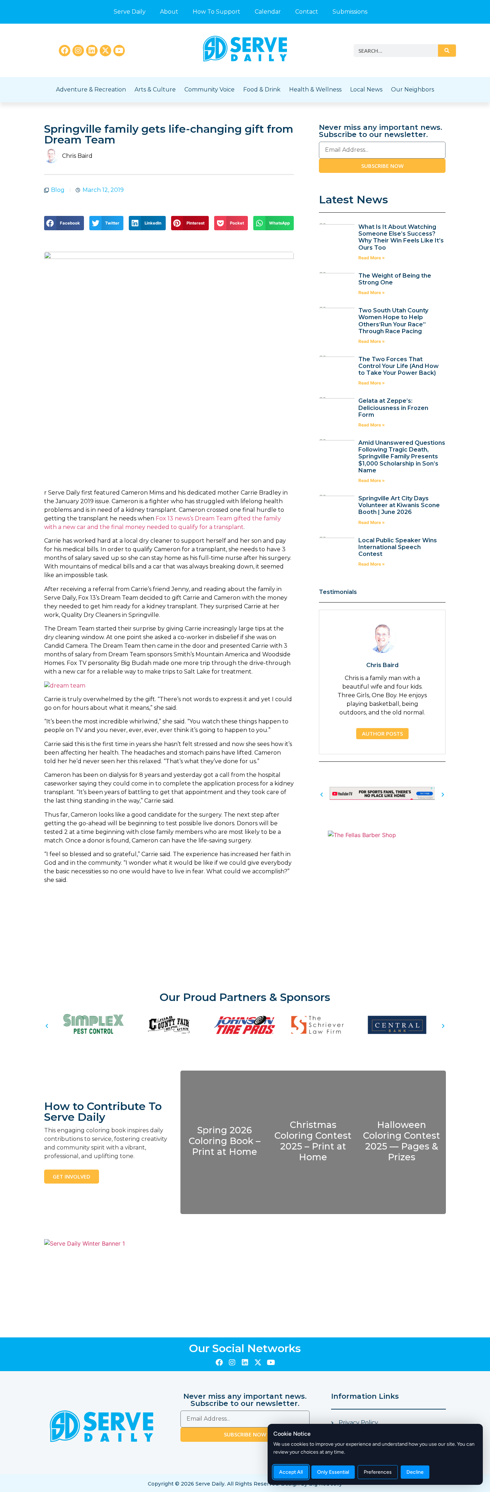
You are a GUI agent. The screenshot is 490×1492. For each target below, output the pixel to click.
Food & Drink (262, 89)
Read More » (371, 257)
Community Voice (209, 89)
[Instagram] (78, 50)
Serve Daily (130, 11)
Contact (306, 11)
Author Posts (382, 733)
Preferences (378, 1472)
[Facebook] (64, 50)
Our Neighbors (412, 89)
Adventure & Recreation (91, 89)
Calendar (268, 11)
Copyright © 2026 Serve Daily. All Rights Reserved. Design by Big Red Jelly (245, 1484)
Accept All (291, 1472)
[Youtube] (119, 50)
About (169, 11)
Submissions (350, 11)
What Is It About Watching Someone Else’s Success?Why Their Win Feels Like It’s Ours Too (401, 237)
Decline (415, 1472)
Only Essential (333, 1472)
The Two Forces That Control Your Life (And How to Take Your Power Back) (398, 366)
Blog (58, 189)
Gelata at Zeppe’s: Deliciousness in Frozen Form (393, 407)
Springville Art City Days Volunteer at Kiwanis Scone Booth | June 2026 (399, 505)
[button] (64, 223)
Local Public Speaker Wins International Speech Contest (397, 547)
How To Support (216, 11)
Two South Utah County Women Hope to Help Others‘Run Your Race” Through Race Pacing (393, 321)
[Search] (447, 50)
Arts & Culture (155, 89)
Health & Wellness (315, 89)
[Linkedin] (92, 50)
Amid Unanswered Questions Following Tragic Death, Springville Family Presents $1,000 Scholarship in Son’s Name (401, 456)
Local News (366, 89)
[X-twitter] (105, 50)
